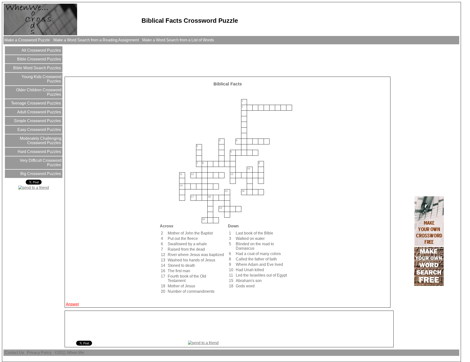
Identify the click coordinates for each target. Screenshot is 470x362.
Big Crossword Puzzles (40, 174)
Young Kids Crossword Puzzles (41, 79)
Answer (72, 304)
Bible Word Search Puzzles (36, 68)
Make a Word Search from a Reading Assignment (96, 40)
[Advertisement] (154, 60)
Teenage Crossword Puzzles (35, 103)
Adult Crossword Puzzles (38, 112)
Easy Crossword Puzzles (38, 130)
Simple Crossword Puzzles (37, 121)
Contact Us (14, 352)
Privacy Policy (39, 352)
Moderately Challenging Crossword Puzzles (40, 140)
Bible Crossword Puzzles (38, 59)
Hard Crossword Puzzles (39, 152)
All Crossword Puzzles (41, 50)
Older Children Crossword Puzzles (38, 92)
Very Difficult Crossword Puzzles (40, 162)
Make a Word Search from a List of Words (178, 40)
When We (76, 352)
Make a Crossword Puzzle (27, 40)
